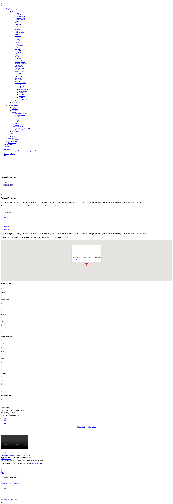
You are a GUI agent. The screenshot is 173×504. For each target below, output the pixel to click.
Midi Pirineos (19, 66)
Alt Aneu (17, 29)
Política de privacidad (7, 455)
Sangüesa (21, 94)
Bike (16, 118)
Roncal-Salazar (23, 91)
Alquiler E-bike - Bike (21, 115)
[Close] (99, 247)
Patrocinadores (12, 143)
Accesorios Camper (20, 113)
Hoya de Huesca (20, 28)
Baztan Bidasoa (23, 89)
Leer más (3, 209)
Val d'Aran (18, 34)
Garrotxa (17, 47)
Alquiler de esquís (20, 117)
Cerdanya (18, 50)
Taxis (13, 136)
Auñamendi (22, 96)
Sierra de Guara (19, 71)
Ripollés (17, 57)
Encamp (17, 21)
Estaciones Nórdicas (21, 130)
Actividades (15, 109)
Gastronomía (15, 110)
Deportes (17, 120)
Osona (17, 42)
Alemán (37, 151)
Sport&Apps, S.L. (37, 463)
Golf (16, 122)
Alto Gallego (19, 70)
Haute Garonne (19, 86)
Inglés (30, 151)
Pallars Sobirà (19, 41)
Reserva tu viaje (12, 141)
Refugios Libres (8, 184)
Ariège (17, 31)
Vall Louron (18, 65)
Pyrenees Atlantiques (21, 99)
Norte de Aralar (23, 97)
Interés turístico (16, 102)
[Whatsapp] (1, 467)
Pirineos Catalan (19, 32)
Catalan (8, 151)
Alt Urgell (18, 39)
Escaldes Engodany (20, 19)
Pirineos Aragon (19, 68)
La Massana (18, 24)
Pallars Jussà (18, 60)
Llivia (16, 53)
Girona (17, 37)
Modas (17, 123)
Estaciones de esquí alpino (22, 128)
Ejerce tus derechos (6, 460)
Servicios (14, 104)
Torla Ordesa (19, 79)
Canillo (17, 23)
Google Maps (76, 259)
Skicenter (17, 125)
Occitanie (18, 84)
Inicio (6, 181)
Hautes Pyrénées (20, 62)
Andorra (17, 13)
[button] (7, 149)
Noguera (17, 44)
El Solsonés (18, 52)
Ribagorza (18, 73)
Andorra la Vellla (20, 18)
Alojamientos (15, 107)
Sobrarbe (17, 75)
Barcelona (18, 36)
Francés (23, 151)
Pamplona (21, 92)
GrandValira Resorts (21, 15)
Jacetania (17, 81)
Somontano (18, 76)
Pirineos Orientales (20, 83)
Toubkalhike (15, 139)
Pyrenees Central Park (21, 63)
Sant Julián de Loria (20, 16)
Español (16, 151)
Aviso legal (4, 457)
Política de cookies (6, 459)
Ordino (17, 26)
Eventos (10, 133)
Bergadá (17, 49)
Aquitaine (18, 101)
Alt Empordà (19, 58)
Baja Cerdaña (19, 55)
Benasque (18, 78)
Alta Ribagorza (19, 45)
